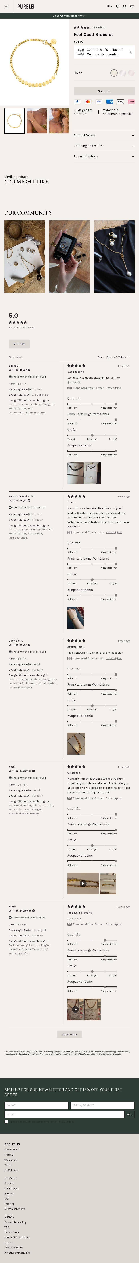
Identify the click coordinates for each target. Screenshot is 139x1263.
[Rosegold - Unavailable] (131, 73)
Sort (101, 357)
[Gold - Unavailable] (114, 73)
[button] (90, 27)
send (129, 1114)
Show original (114, 388)
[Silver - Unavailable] (122, 73)
